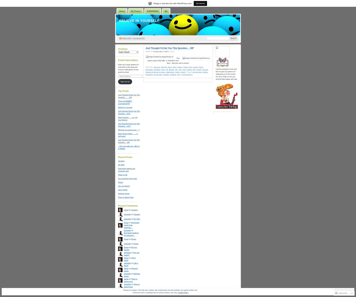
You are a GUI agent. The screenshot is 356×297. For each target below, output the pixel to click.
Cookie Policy (183, 293)
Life (167, 69)
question (166, 74)
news (184, 69)
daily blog (164, 67)
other (194, 69)
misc (180, 69)
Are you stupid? (124, 186)
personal (205, 69)
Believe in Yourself (139, 21)
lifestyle (171, 69)
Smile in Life (122, 175)
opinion (189, 69)
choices (205, 72)
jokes (163, 69)
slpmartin (127, 214)
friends (185, 67)
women (183, 72)
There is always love (126, 197)
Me (166, 11)
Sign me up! (125, 82)
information (149, 69)
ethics (175, 67)
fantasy (180, 67)
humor (201, 67)
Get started (200, 3)
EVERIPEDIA (153, 11)
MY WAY (121, 165)
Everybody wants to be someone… (131, 225)
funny (190, 67)
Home (122, 11)
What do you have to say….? (129, 130)
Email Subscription (128, 60)
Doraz (126, 210)
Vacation (121, 161)
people (199, 69)
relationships (170, 72)
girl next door (158, 74)
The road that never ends (127, 179)
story (179, 74)
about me (157, 67)
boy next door (197, 72)
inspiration (157, 69)
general (195, 67)
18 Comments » (187, 74)
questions (173, 74)
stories (177, 72)
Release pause (124, 194)
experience (149, 74)
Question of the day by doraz (155, 72)
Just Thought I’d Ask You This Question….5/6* (169, 48)
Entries (126, 38)
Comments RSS (139, 38)
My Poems (136, 11)
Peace (120, 182)
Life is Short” (123, 190)
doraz (170, 67)
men (176, 69)
